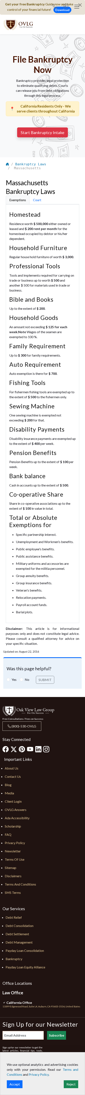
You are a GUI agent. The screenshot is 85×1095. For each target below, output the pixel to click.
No (27, 679)
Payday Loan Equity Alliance (25, 967)
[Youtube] (30, 749)
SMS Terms (13, 892)
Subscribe (56, 1035)
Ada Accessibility (17, 818)
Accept (14, 1084)
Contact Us (13, 776)
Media (9, 793)
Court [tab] (37, 200)
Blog (8, 785)
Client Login (13, 801)
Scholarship (13, 826)
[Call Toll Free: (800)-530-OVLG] (56, 7)
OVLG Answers (15, 810)
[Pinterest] (22, 749)
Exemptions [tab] (17, 200)
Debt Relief (14, 917)
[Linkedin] (38, 749)
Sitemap (10, 868)
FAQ (8, 834)
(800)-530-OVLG (23, 726)
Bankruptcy (14, 959)
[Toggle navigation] (77, 6)
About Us (11, 768)
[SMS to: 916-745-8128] (65, 7)
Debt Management (19, 942)
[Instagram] (46, 749)
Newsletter (13, 851)
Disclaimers (13, 876)
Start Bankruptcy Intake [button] (42, 132)
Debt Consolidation (19, 926)
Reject (71, 1084)
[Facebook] (5, 749)
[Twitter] (14, 749)
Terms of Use (14, 859)
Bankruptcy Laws (30, 164)
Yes (14, 679)
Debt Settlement (17, 934)
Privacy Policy (15, 843)
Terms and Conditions (20, 884)
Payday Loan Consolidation (25, 950)
